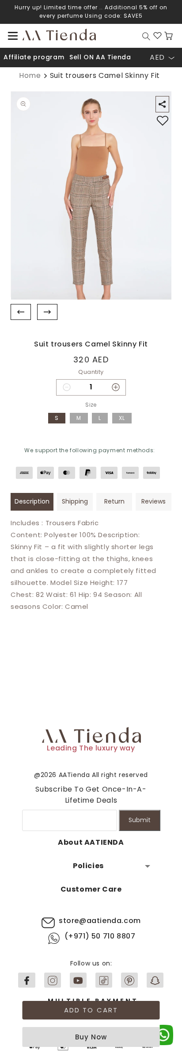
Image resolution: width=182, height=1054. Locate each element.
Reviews (153, 501)
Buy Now (91, 1037)
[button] (13, 36)
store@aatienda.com (100, 921)
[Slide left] (21, 312)
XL (122, 418)
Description (32, 501)
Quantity (90, 372)
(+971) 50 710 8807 (100, 936)
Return (114, 501)
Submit (140, 820)
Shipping (75, 501)
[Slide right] (47, 312)
